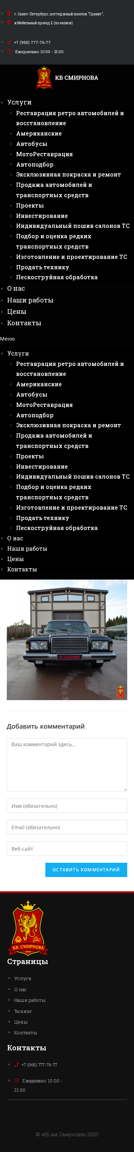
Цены (16, 311)
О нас (16, 288)
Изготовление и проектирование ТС (71, 256)
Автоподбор (35, 164)
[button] (67, 338)
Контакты (24, 322)
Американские (39, 133)
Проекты (30, 205)
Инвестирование (42, 215)
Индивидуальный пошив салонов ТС (73, 225)
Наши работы (30, 300)
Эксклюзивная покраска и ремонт (68, 174)
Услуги (19, 102)
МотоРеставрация (44, 154)
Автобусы (32, 143)
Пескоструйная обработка (57, 277)
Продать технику (42, 267)
